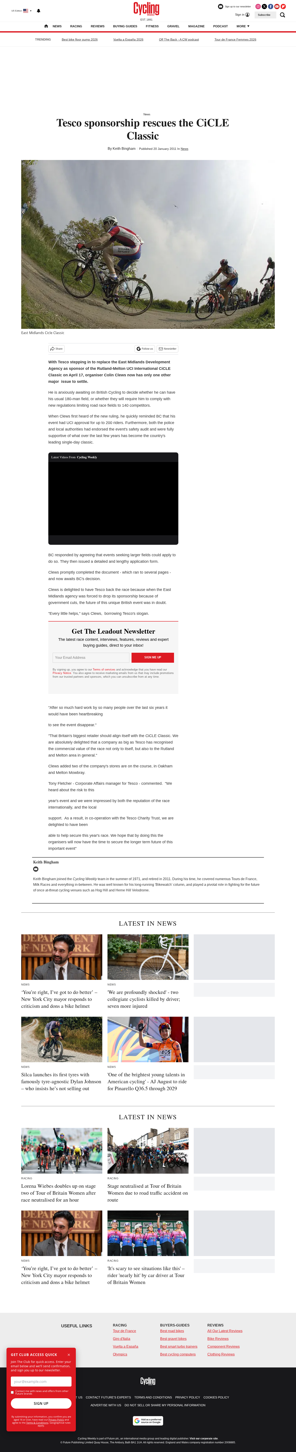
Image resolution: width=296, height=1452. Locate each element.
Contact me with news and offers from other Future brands (41, 1392)
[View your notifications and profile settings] (38, 11)
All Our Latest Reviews (224, 1331)
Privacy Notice (62, 673)
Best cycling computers (178, 1354)
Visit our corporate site (204, 1438)
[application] (113, 498)
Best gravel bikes (173, 1339)
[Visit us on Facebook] (270, 6)
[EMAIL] (37, 869)
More (242, 26)
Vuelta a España (125, 1346)
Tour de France (124, 1331)
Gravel (173, 26)
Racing (76, 26)
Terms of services (104, 669)
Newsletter (170, 348)
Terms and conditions (153, 1397)
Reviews (97, 26)
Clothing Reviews (221, 1354)
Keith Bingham (124, 148)
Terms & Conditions (37, 1422)
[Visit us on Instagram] (258, 6)
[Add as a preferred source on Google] (148, 1421)
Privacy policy (187, 1397)
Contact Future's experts (108, 1397)
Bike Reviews (218, 1339)
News (57, 26)
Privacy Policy (56, 1419)
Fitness (152, 26)
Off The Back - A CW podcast (179, 39)
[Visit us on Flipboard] (283, 6)
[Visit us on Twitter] (264, 6)
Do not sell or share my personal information (165, 1405)
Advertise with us (106, 1405)
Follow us (147, 348)
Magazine (196, 26)
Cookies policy (216, 1397)
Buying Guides (125, 26)
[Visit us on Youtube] (277, 6)
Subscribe (264, 14)
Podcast (220, 26)
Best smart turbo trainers (178, 1346)
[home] (46, 26)
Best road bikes (172, 1331)
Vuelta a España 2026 (128, 39)
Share (59, 348)
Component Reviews (223, 1346)
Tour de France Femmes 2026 (235, 39)
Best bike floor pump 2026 (80, 39)
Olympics (120, 1354)
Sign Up (41, 1403)
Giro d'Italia (121, 1339)
